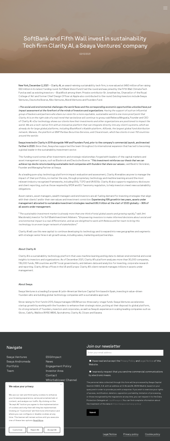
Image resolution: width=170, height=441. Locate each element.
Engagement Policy (58, 366)
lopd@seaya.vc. (116, 400)
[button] (165, 8)
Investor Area (54, 371)
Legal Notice (147, 361)
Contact (51, 375)
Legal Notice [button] (110, 434)
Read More (38, 420)
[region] (34, 409)
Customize (17, 430)
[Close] (61, 384)
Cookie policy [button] (152, 434)
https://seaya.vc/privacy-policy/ (126, 404)
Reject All (35, 430)
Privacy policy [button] (130, 434)
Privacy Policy (128, 361)
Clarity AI (56, 86)
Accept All (52, 430)
